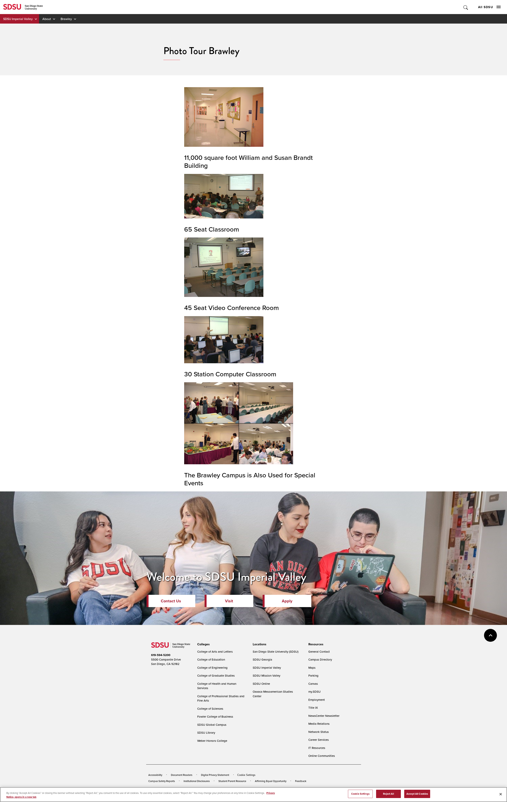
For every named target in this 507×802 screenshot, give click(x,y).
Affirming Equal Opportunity (270, 781)
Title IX (313, 708)
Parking (313, 675)
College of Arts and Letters (215, 651)
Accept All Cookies (417, 794)
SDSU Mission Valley (266, 675)
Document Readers (181, 775)
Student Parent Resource (232, 781)
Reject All (388, 794)
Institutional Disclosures (197, 781)
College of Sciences (210, 709)
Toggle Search (466, 7)
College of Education (211, 659)
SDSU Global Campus (211, 725)
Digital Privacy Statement (215, 775)
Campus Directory (320, 659)
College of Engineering (212, 668)
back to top (490, 635)
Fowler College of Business (215, 716)
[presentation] (203, 644)
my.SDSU (314, 691)
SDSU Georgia (262, 659)
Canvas (313, 684)
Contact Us (171, 601)
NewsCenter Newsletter (323, 716)
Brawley (66, 19)
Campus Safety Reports (161, 781)
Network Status (318, 732)
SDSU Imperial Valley (18, 19)
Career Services (318, 740)
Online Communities (321, 756)
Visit (229, 601)
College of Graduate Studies (216, 675)
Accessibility (155, 775)
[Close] (500, 794)
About (46, 19)
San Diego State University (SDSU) (275, 651)
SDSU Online (261, 684)
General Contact (319, 651)
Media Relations (319, 724)
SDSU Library (206, 732)
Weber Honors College (212, 741)
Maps (311, 668)
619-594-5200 (160, 655)
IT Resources (316, 748)
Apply (287, 601)
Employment (316, 700)
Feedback (300, 781)
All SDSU (485, 7)
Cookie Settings (246, 774)
